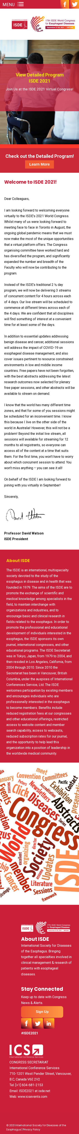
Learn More (39, 164)
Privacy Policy (31, 1129)
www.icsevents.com (32, 1097)
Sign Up (42, 1012)
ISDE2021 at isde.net (34, 1091)
